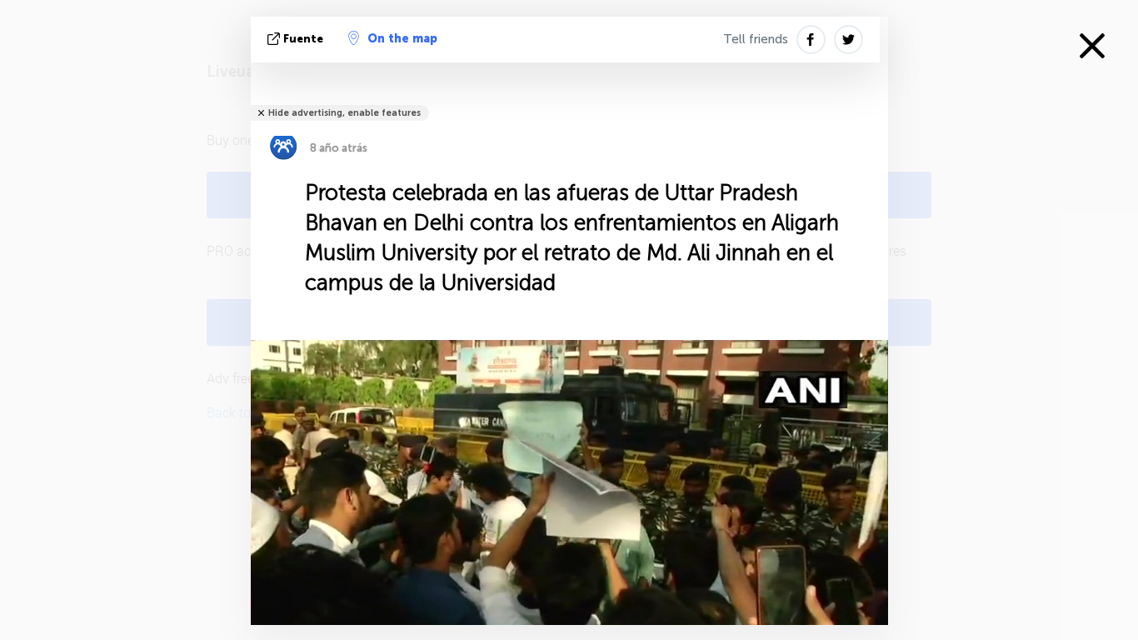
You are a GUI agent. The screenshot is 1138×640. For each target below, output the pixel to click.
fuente (303, 38)
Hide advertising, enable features (344, 113)
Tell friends (755, 39)
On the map (402, 39)
